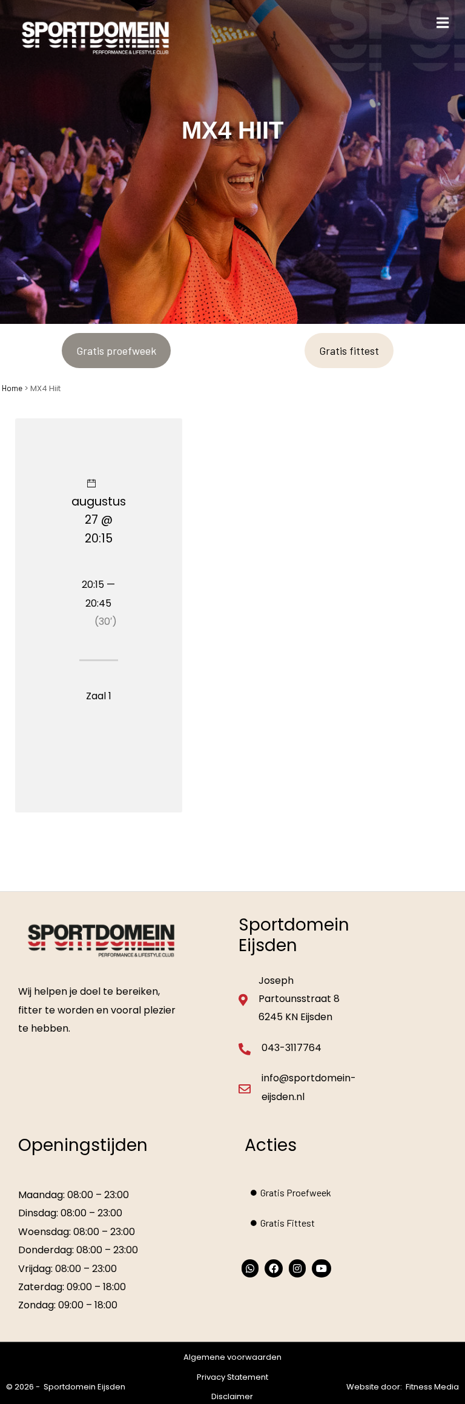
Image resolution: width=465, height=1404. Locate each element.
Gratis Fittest (287, 1222)
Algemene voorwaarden (232, 1357)
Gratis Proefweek (295, 1192)
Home (12, 388)
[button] (442, 22)
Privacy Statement (232, 1377)
